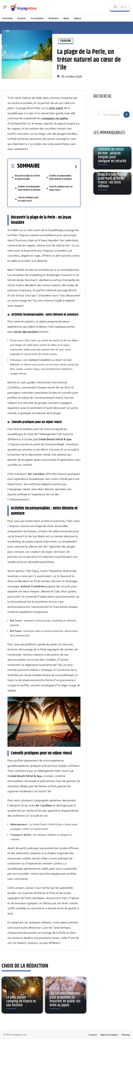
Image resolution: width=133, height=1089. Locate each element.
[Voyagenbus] (23, 7)
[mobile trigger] (6, 7)
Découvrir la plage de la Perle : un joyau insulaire (28, 177)
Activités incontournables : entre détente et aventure (29, 188)
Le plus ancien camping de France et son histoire (21, 1001)
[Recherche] (115, 6)
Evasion (65, 41)
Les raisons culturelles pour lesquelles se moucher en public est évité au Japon (65, 999)
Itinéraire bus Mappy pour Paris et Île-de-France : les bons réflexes (112, 180)
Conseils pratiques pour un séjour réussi (28, 199)
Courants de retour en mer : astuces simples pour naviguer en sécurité (112, 155)
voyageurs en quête (55, 118)
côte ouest (55, 108)
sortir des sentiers (26, 331)
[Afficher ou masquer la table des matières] (58, 166)
